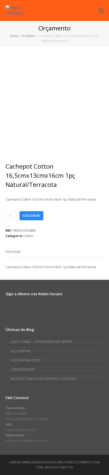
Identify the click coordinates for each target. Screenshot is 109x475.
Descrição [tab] (13, 251)
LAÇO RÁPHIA (21, 351)
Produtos (28, 36)
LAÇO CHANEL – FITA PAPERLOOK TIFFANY (41, 341)
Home (14, 36)
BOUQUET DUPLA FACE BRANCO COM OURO (44, 378)
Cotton (28, 235)
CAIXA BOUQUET (23, 369)
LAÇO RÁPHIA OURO (26, 360)
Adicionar (31, 215)
